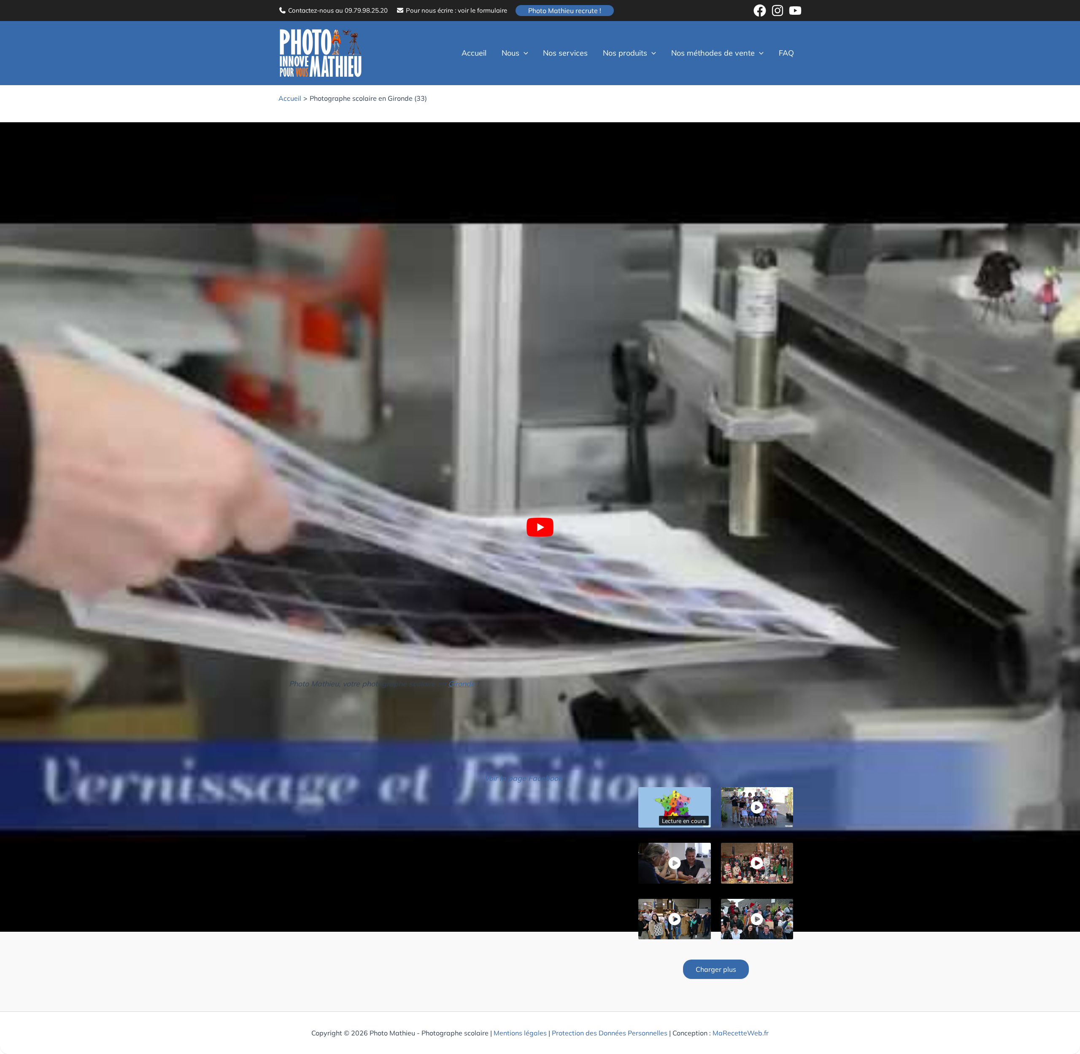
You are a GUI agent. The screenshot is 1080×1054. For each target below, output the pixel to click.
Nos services (565, 53)
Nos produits (625, 53)
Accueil (474, 53)
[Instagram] (777, 10)
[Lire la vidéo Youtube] (540, 527)
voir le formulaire (482, 10)
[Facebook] (759, 10)
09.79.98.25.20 (366, 10)
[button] (565, 10)
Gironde (461, 683)
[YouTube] (795, 10)
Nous (510, 53)
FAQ (786, 53)
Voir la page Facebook (523, 777)
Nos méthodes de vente (713, 53)
